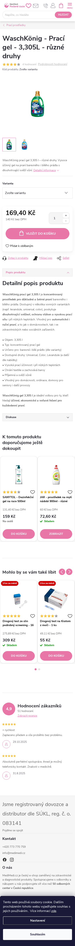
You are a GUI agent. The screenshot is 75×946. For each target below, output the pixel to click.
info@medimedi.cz (13, 853)
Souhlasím (37, 934)
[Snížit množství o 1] (66, 220)
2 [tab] (39, 669)
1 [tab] (36, 669)
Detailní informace (44, 170)
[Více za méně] (19, 599)
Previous (62, 572)
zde (53, 911)
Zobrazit (56, 534)
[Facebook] (4, 860)
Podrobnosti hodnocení (52, 64)
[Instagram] (12, 860)
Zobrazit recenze (27, 716)
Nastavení (37, 920)
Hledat (63, 15)
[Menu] (69, 5)
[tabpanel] (18, 498)
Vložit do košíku (41, 233)
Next (69, 572)
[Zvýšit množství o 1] (66, 215)
